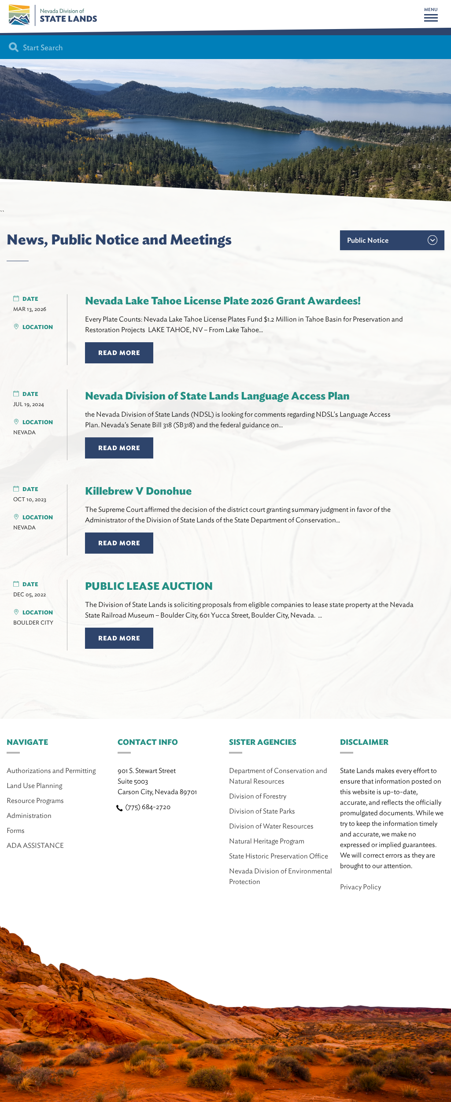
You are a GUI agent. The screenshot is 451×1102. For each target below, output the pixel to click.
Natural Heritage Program (266, 841)
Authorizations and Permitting (51, 770)
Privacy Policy (360, 887)
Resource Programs (35, 800)
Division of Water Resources (271, 826)
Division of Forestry (257, 796)
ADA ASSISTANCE (35, 845)
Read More (119, 353)
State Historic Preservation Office (278, 856)
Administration (29, 815)
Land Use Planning (34, 785)
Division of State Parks (262, 811)
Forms (16, 830)
